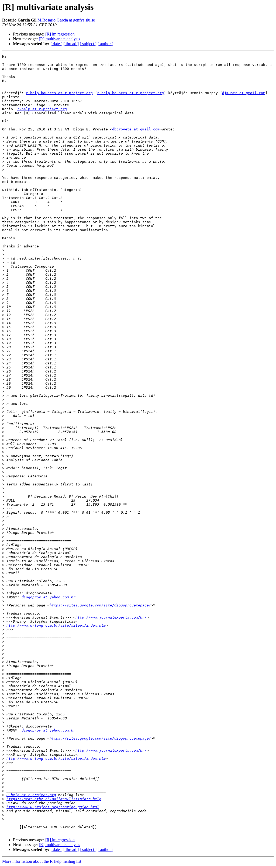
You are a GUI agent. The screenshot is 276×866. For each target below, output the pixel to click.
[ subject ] (88, 43)
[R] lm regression (60, 34)
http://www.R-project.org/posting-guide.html (52, 807)
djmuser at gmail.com (243, 93)
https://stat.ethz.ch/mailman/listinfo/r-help (53, 799)
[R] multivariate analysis (59, 39)
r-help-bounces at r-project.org (59, 93)
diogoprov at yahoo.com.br (48, 597)
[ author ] (105, 43)
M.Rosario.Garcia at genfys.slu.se (66, 20)
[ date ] (56, 43)
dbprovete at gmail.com (136, 129)
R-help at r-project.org (31, 795)
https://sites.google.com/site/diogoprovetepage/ (100, 605)
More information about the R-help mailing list (41, 861)
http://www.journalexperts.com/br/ (111, 617)
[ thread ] (71, 43)
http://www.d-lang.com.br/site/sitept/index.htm (56, 625)
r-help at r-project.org (42, 109)
